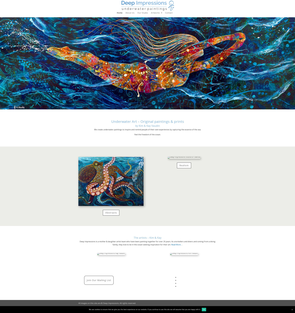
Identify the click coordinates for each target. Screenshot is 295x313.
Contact (169, 13)
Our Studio (142, 13)
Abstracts (111, 212)
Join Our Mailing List (99, 280)
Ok (204, 309)
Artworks (155, 13)
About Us (129, 13)
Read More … (176, 244)
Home (119, 13)
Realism (184, 165)
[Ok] (292, 309)
